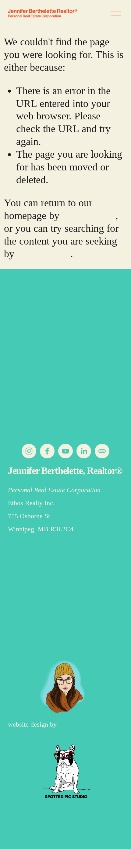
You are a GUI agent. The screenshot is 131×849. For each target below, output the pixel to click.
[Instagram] (29, 451)
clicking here (88, 215)
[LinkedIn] (83, 451)
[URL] (102, 451)
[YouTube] (65, 451)
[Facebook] (47, 451)
